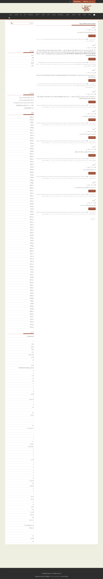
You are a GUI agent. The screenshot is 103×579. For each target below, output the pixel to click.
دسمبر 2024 (32, 159)
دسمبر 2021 (32, 254)
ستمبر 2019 (32, 324)
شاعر (66, 64)
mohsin (45, 39)
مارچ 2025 (32, 151)
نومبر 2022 (32, 225)
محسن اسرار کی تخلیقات (56, 64)
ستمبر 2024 (32, 167)
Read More (92, 36)
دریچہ (33, 412)
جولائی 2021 (32, 267)
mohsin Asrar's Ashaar (56, 39)
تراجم (33, 378)
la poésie (49, 62)
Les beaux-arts (42, 83)
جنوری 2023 (32, 219)
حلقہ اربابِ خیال (31, 399)
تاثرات (33, 376)
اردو (73, 64)
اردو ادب (71, 64)
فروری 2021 (32, 280)
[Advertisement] (20, 37)
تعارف (33, 381)
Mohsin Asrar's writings (82, 39)
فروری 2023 (32, 217)
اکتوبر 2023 (32, 196)
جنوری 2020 (32, 314)
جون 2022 (32, 238)
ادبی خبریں (32, 357)
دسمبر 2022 (32, 222)
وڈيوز (21, 15)
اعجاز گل (33, 58)
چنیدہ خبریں (32, 394)
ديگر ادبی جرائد (74, 15)
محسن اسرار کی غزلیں (43, 64)
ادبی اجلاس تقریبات (31, 355)
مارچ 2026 (32, 128)
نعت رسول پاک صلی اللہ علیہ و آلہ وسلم (29, 525)
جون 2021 (32, 269)
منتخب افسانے (43, 15)
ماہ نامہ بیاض (32, 496)
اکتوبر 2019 (32, 322)
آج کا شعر (89, 15)
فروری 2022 (32, 248)
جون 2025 (32, 143)
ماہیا (33, 502)
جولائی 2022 (32, 235)
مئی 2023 (32, 209)
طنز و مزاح (32, 460)
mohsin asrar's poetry (74, 39)
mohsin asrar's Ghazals (65, 39)
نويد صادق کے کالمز (30, 15)
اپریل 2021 (32, 275)
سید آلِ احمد (32, 55)
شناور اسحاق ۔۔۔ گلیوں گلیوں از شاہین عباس (28, 97)
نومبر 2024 (32, 162)
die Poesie (45, 62)
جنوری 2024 (32, 188)
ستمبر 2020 (32, 293)
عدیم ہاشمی (32, 66)
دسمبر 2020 (32, 285)
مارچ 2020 (32, 309)
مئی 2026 (32, 125)
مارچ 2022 (32, 246)
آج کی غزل (84, 15)
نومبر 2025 (32, 130)
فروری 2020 (32, 311)
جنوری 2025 (32, 156)
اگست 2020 (32, 296)
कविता (94, 66)
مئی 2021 (32, 272)
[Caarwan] (94, 15)
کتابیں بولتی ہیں (32, 486)
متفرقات (48, 15)
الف (33, 360)
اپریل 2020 (32, 306)
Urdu (90, 64)
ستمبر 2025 (32, 135)
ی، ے (33, 541)
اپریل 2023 (32, 212)
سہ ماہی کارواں (68, 15)
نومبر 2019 (32, 319)
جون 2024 (32, 175)
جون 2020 (32, 301)
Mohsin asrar (49, 39)
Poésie (80, 85)
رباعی (33, 425)
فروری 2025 (32, 154)
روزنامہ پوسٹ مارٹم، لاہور (30, 428)
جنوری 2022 (32, 251)
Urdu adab (94, 64)
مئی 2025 (32, 146)
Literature (53, 62)
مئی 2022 (32, 240)
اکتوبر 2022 (32, 227)
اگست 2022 (32, 233)
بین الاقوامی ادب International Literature (26, 368)
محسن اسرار (70, 1)
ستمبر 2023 (32, 198)
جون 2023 (32, 206)
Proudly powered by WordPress (42, 576)
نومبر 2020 (32, 288)
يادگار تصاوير (16, 15)
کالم (33, 478)
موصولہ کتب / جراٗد (31, 520)
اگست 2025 (32, 138)
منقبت (33, 517)
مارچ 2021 (32, 277)
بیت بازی (11, 15)
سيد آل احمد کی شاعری (60, 15)
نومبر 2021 (32, 256)
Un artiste (87, 85)
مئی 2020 (32, 303)
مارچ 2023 (32, 214)
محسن (62, 64)
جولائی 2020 (32, 298)
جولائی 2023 (32, 204)
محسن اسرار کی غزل (47, 64)
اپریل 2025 (32, 149)
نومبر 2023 (32, 193)
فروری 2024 (32, 185)
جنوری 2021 (32, 282)
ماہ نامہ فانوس (53, 15)
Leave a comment (89, 41)
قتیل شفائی (32, 63)
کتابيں (25, 15)
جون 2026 (32, 122)
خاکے (33, 407)
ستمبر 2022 (32, 230)
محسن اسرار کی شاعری (38, 39)
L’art (38, 83)
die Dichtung (40, 62)
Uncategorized (30, 336)
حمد (33, 402)
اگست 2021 (32, 264)
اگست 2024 (32, 170)
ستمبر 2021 (32, 261)
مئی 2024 (32, 177)
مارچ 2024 (32, 183)
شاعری (65, 64)
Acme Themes (64, 576)
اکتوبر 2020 (32, 290)
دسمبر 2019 (32, 317)
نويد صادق (87, 30)
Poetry (87, 64)
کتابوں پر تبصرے (31, 481)
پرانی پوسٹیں (92, 219)
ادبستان (33, 352)
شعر (63, 64)
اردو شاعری (69, 64)
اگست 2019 (32, 327)
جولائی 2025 (32, 141)
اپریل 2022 (32, 243)
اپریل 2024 (32, 180)
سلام (33, 441)
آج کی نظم (79, 15)
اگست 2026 (32, 117)
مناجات (33, 509)
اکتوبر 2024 (32, 164)
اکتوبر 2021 (32, 259)
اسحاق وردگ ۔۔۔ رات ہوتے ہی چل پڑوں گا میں (27, 105)
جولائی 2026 (32, 120)
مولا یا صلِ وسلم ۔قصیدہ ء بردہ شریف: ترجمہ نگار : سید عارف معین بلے (25, 103)
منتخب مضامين (37, 15)
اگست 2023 (32, 201)
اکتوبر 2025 (32, 133)
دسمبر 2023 (32, 191)
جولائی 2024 (32, 172)
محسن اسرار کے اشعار (38, 64)
